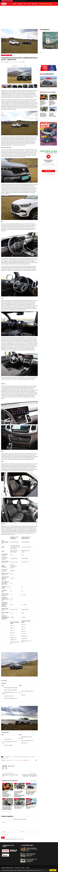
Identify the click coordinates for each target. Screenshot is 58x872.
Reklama (19, 0)
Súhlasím (53, 870)
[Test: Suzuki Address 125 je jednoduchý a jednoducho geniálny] (7, 802)
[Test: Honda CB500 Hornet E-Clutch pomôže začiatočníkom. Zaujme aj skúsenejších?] (19, 786)
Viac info (43, 870)
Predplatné (16, 0)
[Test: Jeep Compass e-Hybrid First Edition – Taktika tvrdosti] (31, 786)
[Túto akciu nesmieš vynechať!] (31, 802)
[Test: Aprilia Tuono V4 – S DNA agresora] (19, 802)
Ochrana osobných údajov (7, 867)
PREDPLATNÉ (34, 3)
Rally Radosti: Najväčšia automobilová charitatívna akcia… (31, 849)
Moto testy (16, 798)
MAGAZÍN (20, 3)
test (7, 758)
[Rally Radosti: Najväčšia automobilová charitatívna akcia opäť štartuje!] (7, 786)
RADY (29, 3)
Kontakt (23, 0)
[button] (9, 86)
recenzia (33, 756)
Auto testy (3, 55)
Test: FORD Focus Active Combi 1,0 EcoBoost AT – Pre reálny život (29, 775)
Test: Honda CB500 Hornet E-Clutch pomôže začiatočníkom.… (31, 860)
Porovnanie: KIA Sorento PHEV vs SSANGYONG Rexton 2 (22, 756)
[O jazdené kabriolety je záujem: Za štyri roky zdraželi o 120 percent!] (22, 855)
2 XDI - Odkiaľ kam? (7, 756)
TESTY (25, 3)
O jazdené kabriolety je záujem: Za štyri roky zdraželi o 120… (31, 854)
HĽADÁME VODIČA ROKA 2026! (45, 3)
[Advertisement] (29, 16)
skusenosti (3, 758)
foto (11, 756)
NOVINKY (15, 3)
